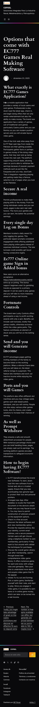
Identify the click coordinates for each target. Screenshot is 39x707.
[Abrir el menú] (4, 19)
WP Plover (17, 702)
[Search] (32, 654)
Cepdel (7, 8)
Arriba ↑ (32, 702)
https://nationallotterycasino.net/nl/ (17, 280)
